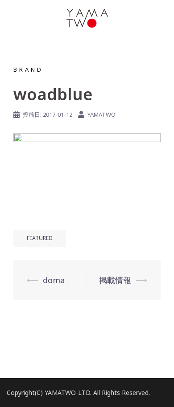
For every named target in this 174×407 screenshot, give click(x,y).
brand (28, 69)
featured (40, 238)
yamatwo (101, 114)
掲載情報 (115, 280)
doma (54, 280)
